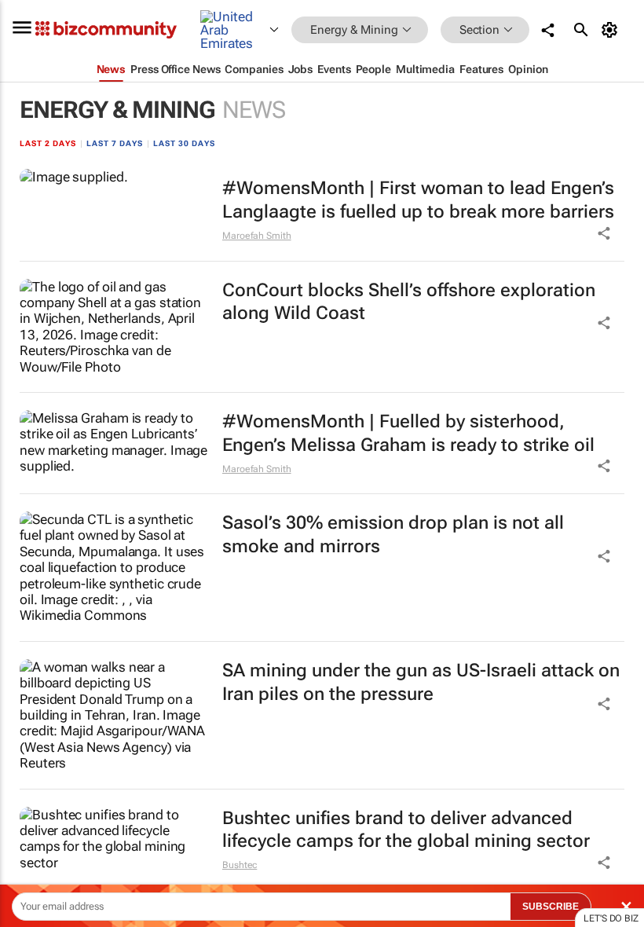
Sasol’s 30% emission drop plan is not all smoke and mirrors (393, 534)
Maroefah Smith (256, 235)
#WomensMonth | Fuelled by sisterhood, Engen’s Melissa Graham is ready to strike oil (408, 433)
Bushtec (239, 864)
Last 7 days (114, 143)
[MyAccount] (612, 30)
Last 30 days (184, 143)
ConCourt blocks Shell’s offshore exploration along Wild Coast (408, 302)
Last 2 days (48, 143)
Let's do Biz (611, 918)
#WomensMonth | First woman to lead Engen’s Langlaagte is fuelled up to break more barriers (418, 200)
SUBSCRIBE (550, 906)
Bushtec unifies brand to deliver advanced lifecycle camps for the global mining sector (406, 830)
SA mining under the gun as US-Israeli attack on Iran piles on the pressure (421, 682)
